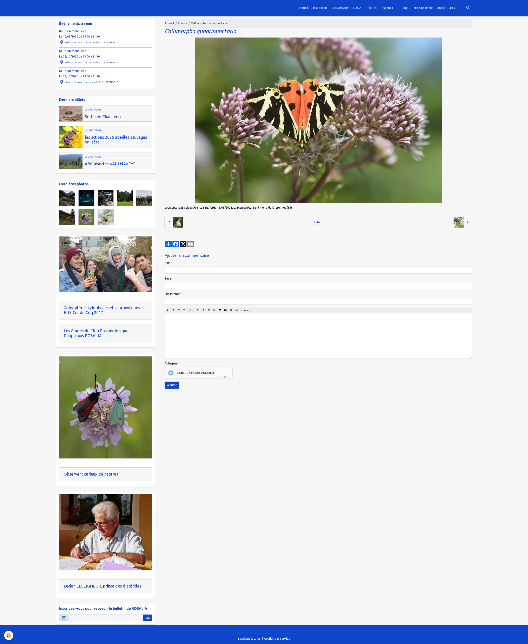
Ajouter (172, 385)
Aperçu (247, 310)
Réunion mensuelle (72, 31)
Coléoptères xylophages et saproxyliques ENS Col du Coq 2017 (102, 310)
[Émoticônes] (236, 310)
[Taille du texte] (184, 310)
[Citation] (197, 310)
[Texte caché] (214, 310)
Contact (441, 7)
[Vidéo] (225, 310)
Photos (372, 7)
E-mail (168, 278)
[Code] (231, 310)
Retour (318, 222)
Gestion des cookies (277, 638)
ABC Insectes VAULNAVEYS (110, 164)
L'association (319, 7)
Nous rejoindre (423, 7)
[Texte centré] (203, 310)
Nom (167, 262)
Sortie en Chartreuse (104, 116)
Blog (405, 7)
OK (148, 617)
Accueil (303, 7)
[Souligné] (179, 310)
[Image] (220, 310)
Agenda (388, 7)
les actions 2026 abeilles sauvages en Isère (116, 140)
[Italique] (173, 310)
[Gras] (168, 310)
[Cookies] (8, 635)
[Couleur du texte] (191, 310)
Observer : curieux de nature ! (91, 474)
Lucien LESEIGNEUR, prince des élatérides (102, 586)
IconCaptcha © (224, 377)
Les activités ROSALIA (347, 7)
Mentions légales (249, 638)
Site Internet (172, 294)
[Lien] (209, 310)
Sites (452, 7)
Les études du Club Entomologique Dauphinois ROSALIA (96, 333)
